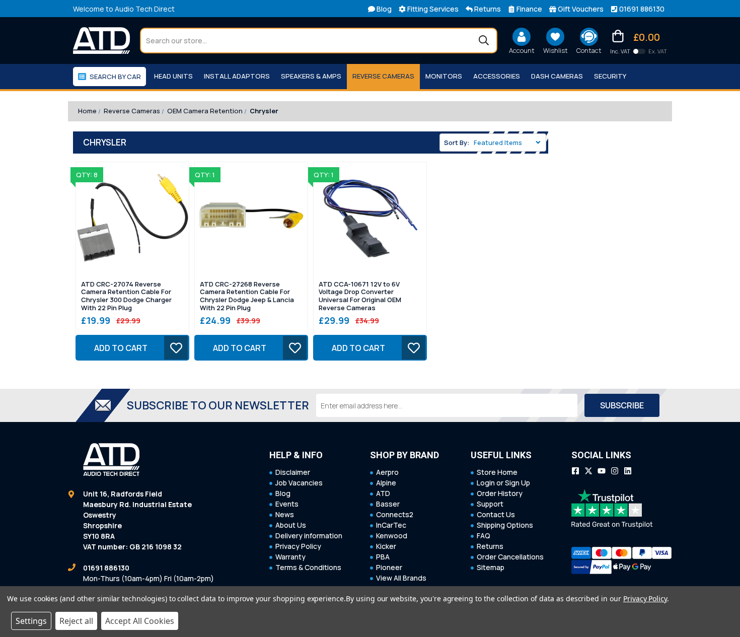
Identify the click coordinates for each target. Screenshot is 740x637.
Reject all (76, 620)
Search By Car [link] (115, 76)
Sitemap (490, 567)
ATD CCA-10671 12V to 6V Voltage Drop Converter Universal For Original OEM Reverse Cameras (360, 296)
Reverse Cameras (383, 76)
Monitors (443, 76)
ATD (383, 493)
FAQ (483, 535)
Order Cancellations (510, 556)
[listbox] (509, 142)
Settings (31, 620)
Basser (388, 504)
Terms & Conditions (308, 567)
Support (490, 504)
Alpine (386, 482)
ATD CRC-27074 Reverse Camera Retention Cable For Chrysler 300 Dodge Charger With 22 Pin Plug (126, 296)
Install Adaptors (237, 76)
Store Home (497, 472)
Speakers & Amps (311, 76)
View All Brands (401, 578)
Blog (282, 493)
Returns (490, 546)
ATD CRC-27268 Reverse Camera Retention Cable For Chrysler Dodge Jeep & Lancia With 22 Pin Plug (247, 296)
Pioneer (389, 567)
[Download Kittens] (639, 51)
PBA (383, 556)
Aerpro (387, 472)
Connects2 (394, 514)
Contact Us (496, 514)
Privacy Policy (298, 546)
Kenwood (391, 535)
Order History (500, 493)
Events (287, 504)
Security (610, 76)
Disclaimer (292, 472)
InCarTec (391, 525)
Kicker (386, 546)
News (284, 514)
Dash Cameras (557, 76)
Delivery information (308, 535)
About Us (290, 525)
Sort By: (457, 142)
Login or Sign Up (503, 482)
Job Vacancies (299, 482)
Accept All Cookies (139, 620)
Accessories (496, 76)
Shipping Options (505, 525)
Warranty (290, 556)
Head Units (173, 76)
